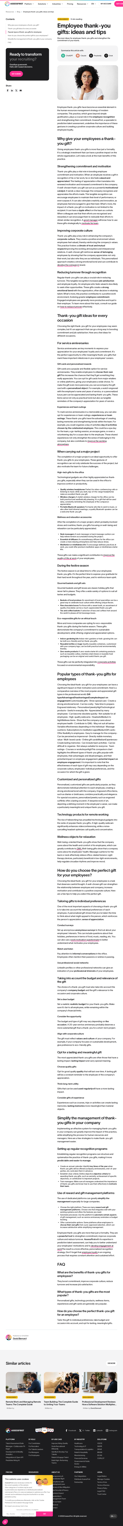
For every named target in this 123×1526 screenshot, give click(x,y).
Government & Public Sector (82, 1462)
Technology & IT (80, 1446)
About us (55, 1505)
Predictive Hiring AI (13, 1460)
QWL (79, 848)
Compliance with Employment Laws (58, 1483)
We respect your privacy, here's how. (16, 1506)
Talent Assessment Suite (15, 1443)
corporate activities (106, 662)
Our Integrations (80, 1476)
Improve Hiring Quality (60, 1443)
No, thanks (11, 1514)
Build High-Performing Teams (60, 1461)
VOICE (99, 1443)
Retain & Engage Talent (60, 1457)
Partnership (78, 1482)
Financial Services (81, 1458)
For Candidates (34, 1443)
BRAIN (99, 1452)
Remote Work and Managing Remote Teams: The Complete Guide (23, 1403)
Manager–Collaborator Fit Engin (15, 1447)
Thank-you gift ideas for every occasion (22, 28)
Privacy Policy (102, 1488)
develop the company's (68, 265)
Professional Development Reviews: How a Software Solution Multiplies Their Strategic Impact (99, 1403)
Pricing (70, 4)
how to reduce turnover (71, 307)
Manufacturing (79, 1455)
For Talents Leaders (36, 1449)
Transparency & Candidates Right (58, 1477)
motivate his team (89, 223)
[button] (5, 1522)
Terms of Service (103, 1485)
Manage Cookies (103, 1479)
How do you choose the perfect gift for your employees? (28, 35)
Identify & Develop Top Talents (60, 1453)
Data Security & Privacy (60, 1490)
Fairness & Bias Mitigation (61, 1487)
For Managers (34, 1452)
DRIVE (99, 1449)
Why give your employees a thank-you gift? (23, 25)
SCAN (99, 1455)
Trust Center (101, 1494)
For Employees (34, 1455)
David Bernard (19, 1338)
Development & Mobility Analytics (14, 1453)
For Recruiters (34, 1446)
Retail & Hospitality (81, 1452)
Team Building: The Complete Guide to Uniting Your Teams (61, 1403)
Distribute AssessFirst (82, 1479)
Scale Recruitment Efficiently (58, 1447)
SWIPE (99, 1446)
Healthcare (78, 1443)
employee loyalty (90, 1252)
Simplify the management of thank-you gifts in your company (30, 39)
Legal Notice (102, 1476)
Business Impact (58, 1493)
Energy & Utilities (80, 1467)
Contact (54, 1508)
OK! (44, 1514)
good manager (91, 220)
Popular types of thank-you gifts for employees (25, 32)
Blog (18, 12)
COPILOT (100, 1458)
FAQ (9, 42)
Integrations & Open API (14, 1457)
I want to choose (27, 1514)
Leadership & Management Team (59, 1497)
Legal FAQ (101, 1491)
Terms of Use (102, 1482)
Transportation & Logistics (83, 1449)
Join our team (56, 1502)
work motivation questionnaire (85, 940)
